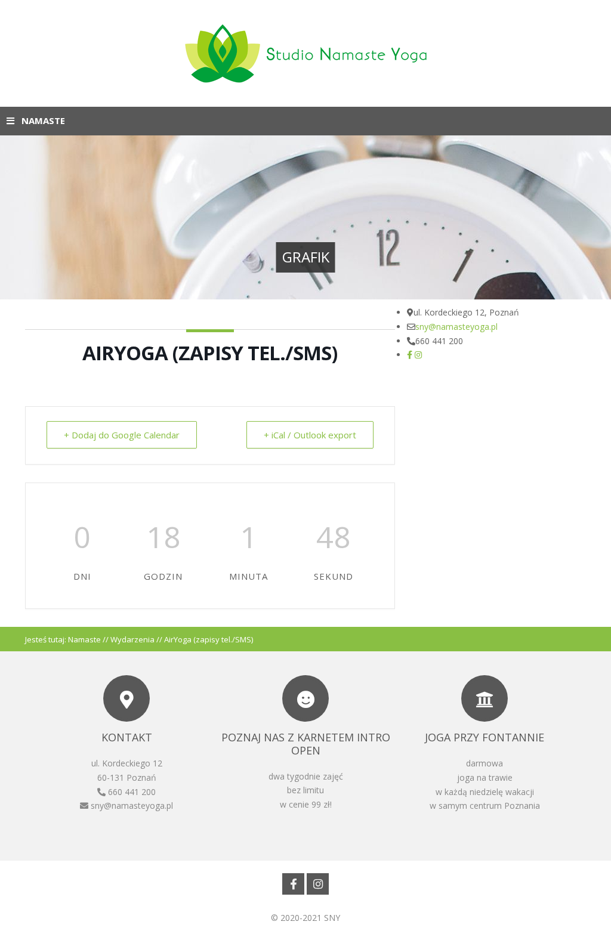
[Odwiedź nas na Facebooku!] (409, 354)
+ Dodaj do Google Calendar (122, 435)
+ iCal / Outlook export (310, 435)
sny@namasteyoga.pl (456, 326)
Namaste (84, 639)
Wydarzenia (132, 639)
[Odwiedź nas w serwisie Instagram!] (418, 354)
